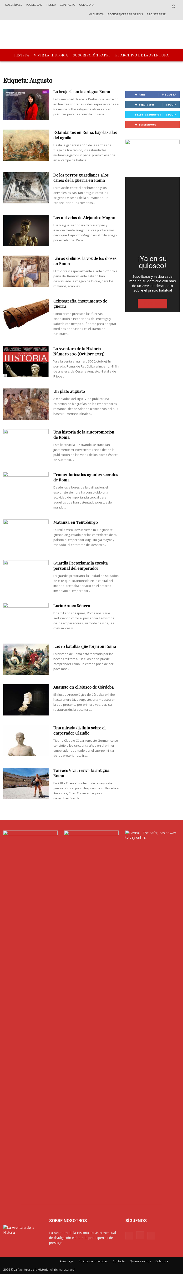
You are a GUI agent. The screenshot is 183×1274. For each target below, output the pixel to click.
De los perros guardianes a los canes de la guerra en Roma (81, 177)
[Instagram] (140, 1235)
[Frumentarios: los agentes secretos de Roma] (26, 487)
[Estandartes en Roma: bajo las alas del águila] (26, 145)
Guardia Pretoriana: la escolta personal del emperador (80, 565)
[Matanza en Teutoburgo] (26, 535)
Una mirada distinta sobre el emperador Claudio (79, 730)
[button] (174, 6)
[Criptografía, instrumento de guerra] (26, 313)
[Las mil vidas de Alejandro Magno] (26, 230)
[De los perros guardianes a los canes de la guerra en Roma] (26, 187)
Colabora (161, 1261)
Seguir (171, 104)
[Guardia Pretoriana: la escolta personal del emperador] (26, 575)
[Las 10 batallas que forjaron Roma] (26, 659)
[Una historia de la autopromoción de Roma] (26, 444)
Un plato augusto (69, 391)
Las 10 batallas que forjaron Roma (84, 646)
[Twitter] (151, 1235)
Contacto (119, 1261)
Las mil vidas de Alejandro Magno (84, 217)
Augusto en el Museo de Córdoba (83, 687)
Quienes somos (140, 1261)
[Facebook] (129, 1235)
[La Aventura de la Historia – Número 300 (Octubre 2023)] (26, 361)
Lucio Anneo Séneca (71, 605)
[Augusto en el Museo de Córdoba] (26, 699)
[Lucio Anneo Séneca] (26, 618)
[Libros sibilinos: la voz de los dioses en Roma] (26, 271)
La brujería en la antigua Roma (81, 91)
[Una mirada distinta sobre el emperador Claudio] (26, 740)
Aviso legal (67, 1261)
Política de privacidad (93, 1261)
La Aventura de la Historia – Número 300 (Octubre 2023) (78, 351)
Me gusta (169, 94)
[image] (152, 213)
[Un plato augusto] (26, 404)
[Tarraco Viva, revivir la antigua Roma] (26, 783)
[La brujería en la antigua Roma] (26, 104)
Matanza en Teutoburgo (75, 522)
